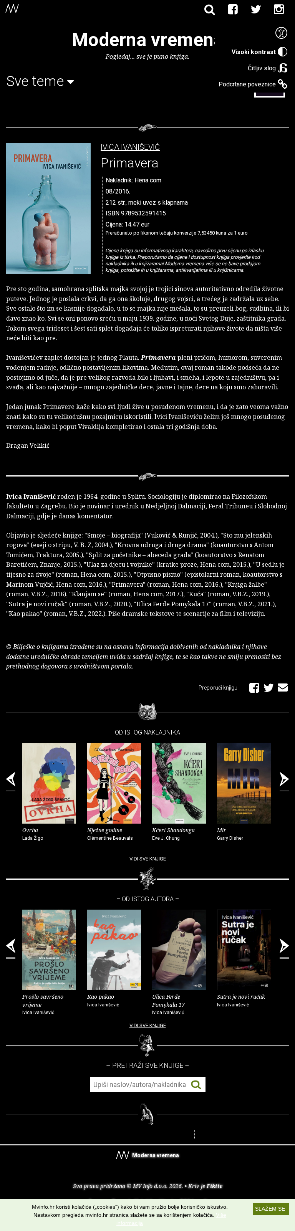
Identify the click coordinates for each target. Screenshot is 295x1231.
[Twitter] (256, 10)
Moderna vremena (148, 40)
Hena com (147, 180)
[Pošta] (283, 686)
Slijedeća (284, 782)
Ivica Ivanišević (130, 147)
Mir (230, 833)
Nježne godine (110, 833)
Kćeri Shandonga (173, 833)
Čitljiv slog (262, 68)
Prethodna (10, 782)
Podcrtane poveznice (247, 84)
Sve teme (36, 81)
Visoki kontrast (254, 52)
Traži (196, 1085)
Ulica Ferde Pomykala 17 (168, 1004)
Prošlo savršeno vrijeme (42, 1004)
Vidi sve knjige (147, 859)
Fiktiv (214, 1186)
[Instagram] (279, 10)
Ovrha (32, 833)
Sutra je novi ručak (241, 1000)
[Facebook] (233, 10)
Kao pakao (103, 1000)
